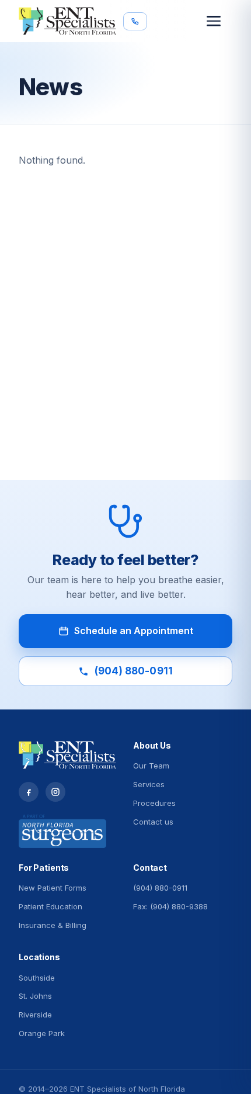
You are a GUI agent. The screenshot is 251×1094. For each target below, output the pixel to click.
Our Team (151, 765)
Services (149, 784)
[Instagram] (55, 792)
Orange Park (42, 1033)
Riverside (35, 1014)
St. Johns (35, 995)
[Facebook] (29, 792)
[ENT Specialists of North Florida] (67, 21)
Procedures (154, 803)
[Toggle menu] (219, 21)
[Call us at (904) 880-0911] (135, 21)
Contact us (153, 821)
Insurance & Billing (52, 925)
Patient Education (50, 906)
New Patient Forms (52, 887)
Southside (37, 977)
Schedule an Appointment (133, 630)
